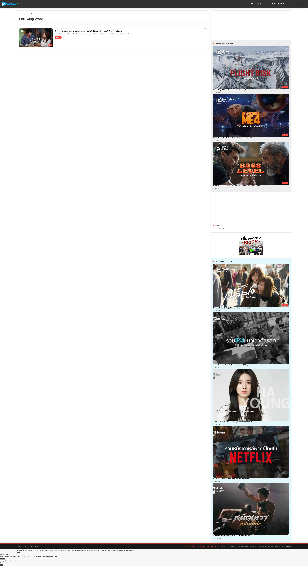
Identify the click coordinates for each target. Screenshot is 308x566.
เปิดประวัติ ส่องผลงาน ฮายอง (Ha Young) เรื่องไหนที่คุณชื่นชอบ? (232, 422)
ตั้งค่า (132, 550)
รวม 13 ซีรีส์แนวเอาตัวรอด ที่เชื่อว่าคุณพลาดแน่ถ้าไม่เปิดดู (230, 365)
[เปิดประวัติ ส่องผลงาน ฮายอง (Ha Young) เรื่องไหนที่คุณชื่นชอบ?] (251, 395)
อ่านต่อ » (58, 37)
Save (1, 565)
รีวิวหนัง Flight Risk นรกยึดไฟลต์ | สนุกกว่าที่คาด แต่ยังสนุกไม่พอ (232, 90)
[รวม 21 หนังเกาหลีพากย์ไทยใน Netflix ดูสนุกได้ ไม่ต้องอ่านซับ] (251, 452)
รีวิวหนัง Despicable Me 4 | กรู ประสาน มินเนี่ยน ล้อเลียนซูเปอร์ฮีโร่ (233, 138)
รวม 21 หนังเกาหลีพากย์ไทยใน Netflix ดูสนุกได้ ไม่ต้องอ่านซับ (231, 478)
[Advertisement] (225, 25)
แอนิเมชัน (259, 4)
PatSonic (58, 28)
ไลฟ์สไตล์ (281, 4)
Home (186, 546)
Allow (18, 552)
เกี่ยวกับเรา (192, 546)
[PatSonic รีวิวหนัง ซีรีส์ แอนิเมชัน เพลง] (10, 4)
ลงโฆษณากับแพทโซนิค (220, 229)
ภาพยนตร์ (245, 4)
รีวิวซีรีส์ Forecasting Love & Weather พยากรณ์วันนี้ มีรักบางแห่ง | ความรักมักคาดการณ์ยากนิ (88, 31)
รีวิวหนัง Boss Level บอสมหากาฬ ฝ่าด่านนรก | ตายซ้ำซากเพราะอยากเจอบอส (236, 186)
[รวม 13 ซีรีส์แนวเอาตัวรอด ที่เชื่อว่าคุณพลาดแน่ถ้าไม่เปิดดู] (251, 338)
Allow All (2, 558)
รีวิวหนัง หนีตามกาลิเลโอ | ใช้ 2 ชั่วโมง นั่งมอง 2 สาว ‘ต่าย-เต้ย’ (232, 308)
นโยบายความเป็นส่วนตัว (203, 546)
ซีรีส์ (251, 4)
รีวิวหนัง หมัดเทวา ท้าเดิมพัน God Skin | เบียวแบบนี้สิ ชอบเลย (231, 535)
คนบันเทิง (273, 4)
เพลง (265, 4)
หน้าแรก (21, 14)
